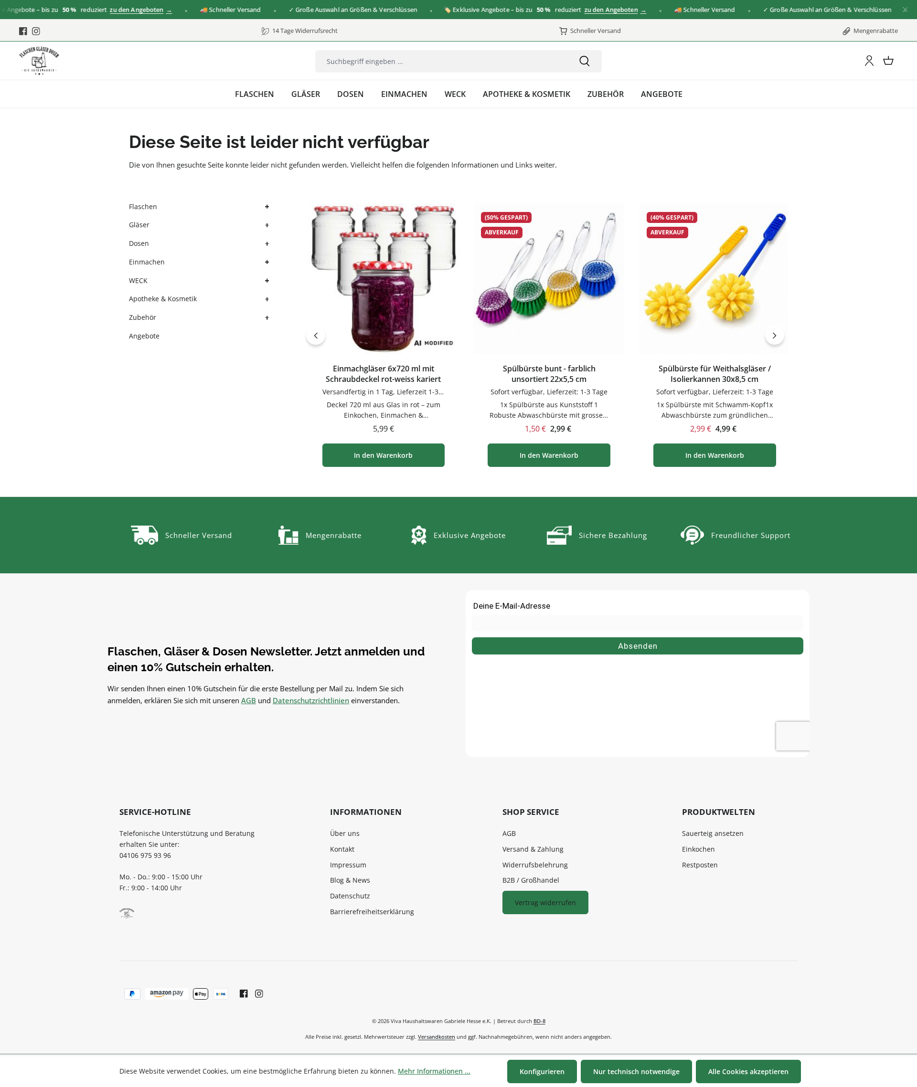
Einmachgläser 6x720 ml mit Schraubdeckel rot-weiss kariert (383, 374)
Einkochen (698, 849)
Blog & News (350, 880)
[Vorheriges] (315, 335)
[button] (266, 207)
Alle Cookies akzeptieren (748, 1071)
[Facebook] (23, 31)
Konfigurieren (542, 1071)
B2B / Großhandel (530, 880)
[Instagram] (36, 31)
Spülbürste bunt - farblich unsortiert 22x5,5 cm (549, 374)
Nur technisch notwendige (636, 1071)
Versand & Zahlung (533, 849)
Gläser (139, 224)
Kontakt (342, 849)
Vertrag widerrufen (545, 902)
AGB (248, 700)
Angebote (144, 335)
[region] (545, 335)
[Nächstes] (774, 335)
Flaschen (143, 206)
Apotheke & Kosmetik (163, 298)
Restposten (700, 864)
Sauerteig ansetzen (713, 833)
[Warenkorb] (888, 60)
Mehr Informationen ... (434, 1071)
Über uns (345, 833)
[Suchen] (584, 61)
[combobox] (441, 61)
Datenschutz (350, 895)
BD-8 (539, 1020)
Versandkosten (436, 1036)
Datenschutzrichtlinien (311, 700)
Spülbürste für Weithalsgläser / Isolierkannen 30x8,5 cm (715, 374)
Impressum (348, 864)
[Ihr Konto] (869, 60)
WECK (138, 280)
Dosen (139, 243)
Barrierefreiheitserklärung (372, 911)
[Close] (905, 9)
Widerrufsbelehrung (535, 864)
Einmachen (147, 261)
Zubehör (142, 317)
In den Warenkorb (383, 455)
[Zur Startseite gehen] (39, 60)
